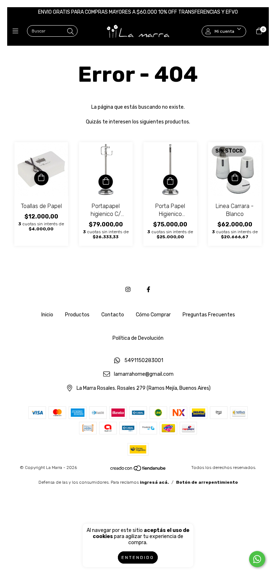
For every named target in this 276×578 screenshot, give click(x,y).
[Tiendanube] (138, 470)
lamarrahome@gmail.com (144, 374)
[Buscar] (70, 31)
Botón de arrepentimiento (207, 482)
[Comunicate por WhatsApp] (257, 559)
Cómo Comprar (153, 315)
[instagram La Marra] (128, 289)
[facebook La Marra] (148, 289)
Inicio (47, 315)
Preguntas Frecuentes (209, 315)
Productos (77, 315)
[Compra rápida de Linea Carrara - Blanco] (234, 178)
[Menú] (17, 31)
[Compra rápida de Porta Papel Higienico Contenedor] (170, 182)
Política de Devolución (138, 338)
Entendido (137, 557)
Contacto (112, 315)
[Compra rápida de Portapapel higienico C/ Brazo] (105, 182)
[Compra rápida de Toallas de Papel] (41, 178)
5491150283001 (143, 360)
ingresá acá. (154, 482)
